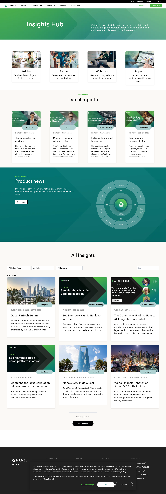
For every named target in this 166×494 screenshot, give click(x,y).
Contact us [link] (156, 6)
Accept (106, 485)
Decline (124, 485)
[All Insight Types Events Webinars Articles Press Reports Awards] (18, 268)
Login (157, 1)
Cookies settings (87, 485)
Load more (83, 423)
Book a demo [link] (139, 6)
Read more (21, 202)
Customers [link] (50, 5)
